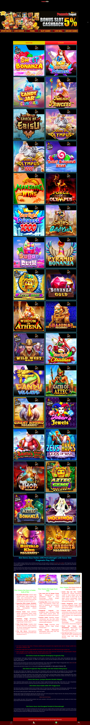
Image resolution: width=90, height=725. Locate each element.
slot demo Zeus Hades (59, 563)
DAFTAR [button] (29, 43)
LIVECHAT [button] (79, 724)
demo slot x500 (73, 662)
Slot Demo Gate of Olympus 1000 (73, 588)
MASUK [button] (11, 724)
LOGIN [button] (61, 43)
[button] (2, 22)
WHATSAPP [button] (56, 724)
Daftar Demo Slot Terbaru (45, 697)
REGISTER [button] (34, 724)
